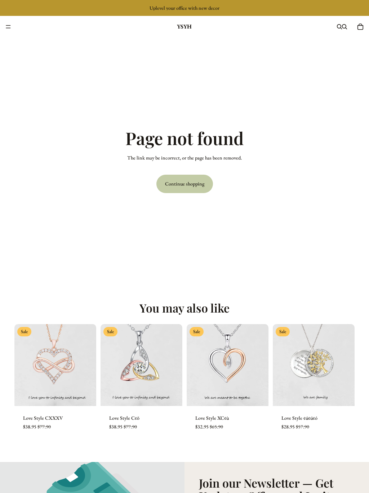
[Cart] (360, 27)
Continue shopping (184, 183)
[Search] (339, 27)
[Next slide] (88, 365)
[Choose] (85, 394)
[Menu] (8, 26)
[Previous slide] (22, 365)
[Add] (171, 394)
